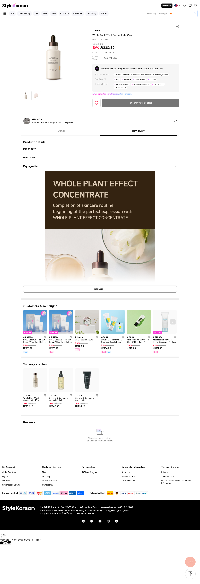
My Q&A (6, 476)
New (54, 13)
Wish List (6, 480)
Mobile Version (128, 480)
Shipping (46, 476)
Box (12, 13)
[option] (25, 95)
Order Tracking (9, 472)
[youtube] (108, 521)
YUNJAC (96, 30)
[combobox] (168, 13)
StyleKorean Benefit (11, 485)
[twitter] (116, 521)
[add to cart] (45, 337)
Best (45, 13)
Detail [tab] (61, 130)
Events (104, 13)
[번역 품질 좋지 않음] (7, 543)
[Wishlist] (190, 5)
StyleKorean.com (70, 513)
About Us (126, 472)
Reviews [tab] (138, 130)
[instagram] (84, 521)
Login (184, 5)
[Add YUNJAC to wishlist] (175, 121)
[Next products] (173, 321)
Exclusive (64, 13)
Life (36, 13)
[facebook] (100, 521)
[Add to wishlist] (96, 103)
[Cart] (196, 6)
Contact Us (47, 485)
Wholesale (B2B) (129, 476)
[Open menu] (4, 13)
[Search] (194, 13)
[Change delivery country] (177, 5)
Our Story (91, 13)
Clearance (77, 13)
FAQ (44, 472)
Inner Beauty (24, 13)
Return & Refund (49, 480)
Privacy (164, 472)
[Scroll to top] (190, 574)
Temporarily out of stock (140, 103)
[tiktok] (92, 521)
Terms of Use (167, 476)
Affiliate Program (89, 472)
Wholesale (166, 6)
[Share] (177, 26)
